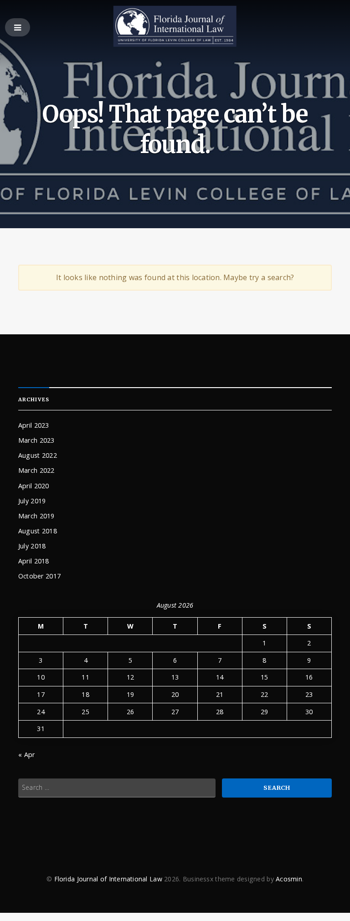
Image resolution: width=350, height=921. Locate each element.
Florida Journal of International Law (108, 879)
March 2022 (36, 470)
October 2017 (39, 576)
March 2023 (36, 440)
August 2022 (37, 455)
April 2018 (33, 561)
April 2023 (33, 425)
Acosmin (289, 879)
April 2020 (33, 485)
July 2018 (32, 546)
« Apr (26, 754)
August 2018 (37, 531)
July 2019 (32, 500)
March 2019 (36, 516)
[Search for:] (117, 788)
